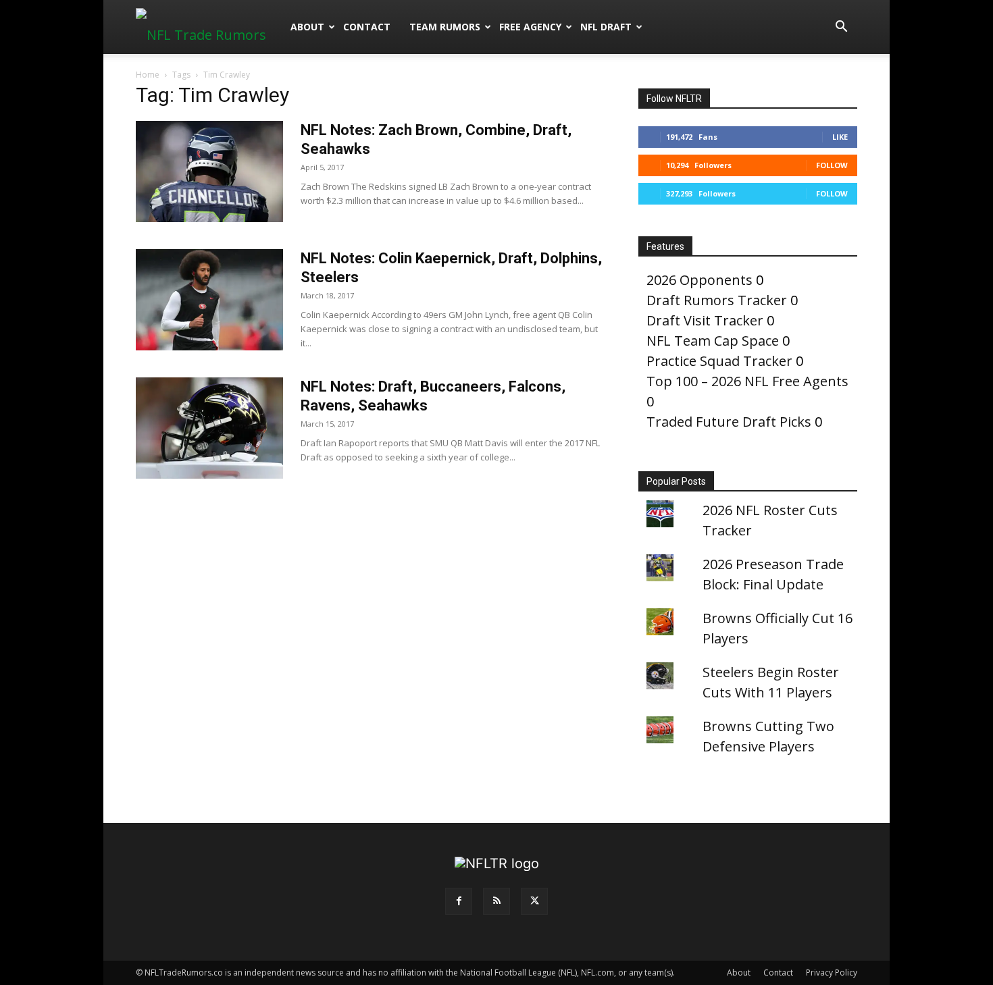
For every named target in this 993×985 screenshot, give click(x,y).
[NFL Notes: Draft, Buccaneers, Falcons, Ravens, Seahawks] (209, 428)
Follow (832, 165)
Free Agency (530, 26)
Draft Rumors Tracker (716, 300)
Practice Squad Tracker (719, 361)
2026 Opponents (699, 280)
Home (147, 74)
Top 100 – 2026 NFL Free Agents (747, 381)
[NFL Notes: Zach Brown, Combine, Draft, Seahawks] (209, 171)
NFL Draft (606, 26)
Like (840, 137)
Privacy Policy (831, 972)
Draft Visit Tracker (704, 320)
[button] (841, 27)
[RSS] (496, 901)
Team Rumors (444, 26)
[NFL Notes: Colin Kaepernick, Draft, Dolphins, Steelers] (209, 299)
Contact (366, 26)
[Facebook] (458, 901)
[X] (534, 901)
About (307, 26)
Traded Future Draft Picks (728, 421)
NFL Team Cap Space (712, 340)
